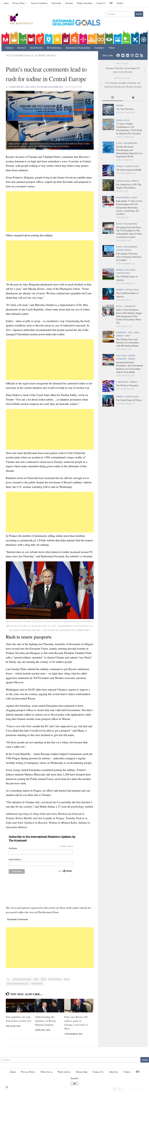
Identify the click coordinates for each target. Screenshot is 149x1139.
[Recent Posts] (112, 97)
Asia (130, 332)
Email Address (15, 859)
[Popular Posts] (133, 97)
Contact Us (100, 3)
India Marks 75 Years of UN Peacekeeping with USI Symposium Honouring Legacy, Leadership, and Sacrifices (129, 207)
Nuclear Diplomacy (19, 55)
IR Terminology (54, 47)
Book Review (36, 47)
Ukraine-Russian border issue (18, 983)
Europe (40, 55)
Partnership (56, 3)
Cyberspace (130, 306)
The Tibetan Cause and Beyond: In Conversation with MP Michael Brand (127, 342)
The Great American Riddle (128, 169)
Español (120, 3)
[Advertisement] (50, 211)
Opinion (9, 47)
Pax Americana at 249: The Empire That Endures (128, 186)
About (6, 3)
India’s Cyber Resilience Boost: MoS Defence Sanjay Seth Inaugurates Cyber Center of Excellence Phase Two (129, 316)
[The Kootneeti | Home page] (22, 19)
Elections (130, 270)
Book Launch (122, 120)
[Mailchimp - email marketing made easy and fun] (65, 872)
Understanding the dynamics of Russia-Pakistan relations (46, 1020)
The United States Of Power (129, 400)
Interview (21, 47)
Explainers (99, 47)
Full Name (13, 848)
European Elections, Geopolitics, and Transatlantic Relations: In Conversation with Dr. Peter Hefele (129, 367)
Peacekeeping (130, 143)
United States (132, 166)
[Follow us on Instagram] (132, 55)
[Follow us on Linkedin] (127, 55)
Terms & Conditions (39, 3)
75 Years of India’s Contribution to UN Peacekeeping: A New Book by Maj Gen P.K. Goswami (129, 128)
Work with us (64, 1071)
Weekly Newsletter (84, 3)
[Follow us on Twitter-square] (123, 55)
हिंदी (111, 3)
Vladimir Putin (36, 983)
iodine (36, 979)
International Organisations (78, 47)
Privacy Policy (19, 3)
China (136, 332)
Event (119, 143)
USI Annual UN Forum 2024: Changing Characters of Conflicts (128, 257)
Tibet (127, 335)
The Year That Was (125, 108)
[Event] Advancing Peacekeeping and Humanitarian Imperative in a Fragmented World (129, 151)
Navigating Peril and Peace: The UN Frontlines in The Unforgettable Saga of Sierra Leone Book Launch (129, 232)
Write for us (46, 1071)
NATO (43, 979)
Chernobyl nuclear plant (22, 979)
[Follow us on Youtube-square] (137, 55)
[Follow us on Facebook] (118, 55)
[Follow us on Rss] (141, 55)
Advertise (69, 3)
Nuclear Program (55, 979)
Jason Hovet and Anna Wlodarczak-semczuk (36, 86)
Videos (111, 47)
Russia (51, 55)
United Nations (123, 250)
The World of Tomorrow (127, 385)
